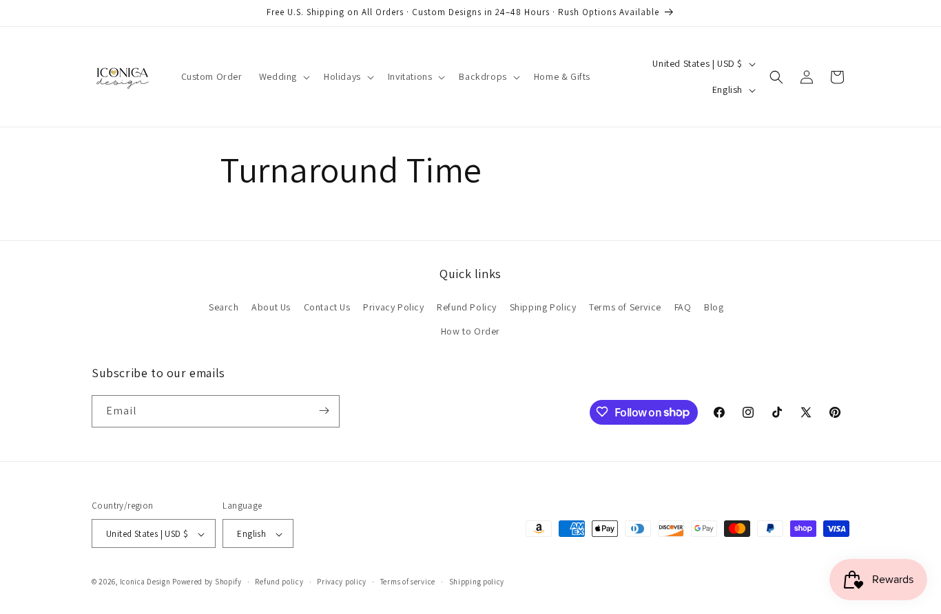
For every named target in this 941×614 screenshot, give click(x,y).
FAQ (683, 307)
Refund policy (279, 581)
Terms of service (407, 581)
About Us (271, 307)
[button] (283, 76)
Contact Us (327, 307)
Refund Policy (467, 307)
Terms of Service (625, 307)
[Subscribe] (324, 410)
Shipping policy (477, 581)
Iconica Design (145, 582)
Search (224, 307)
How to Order (470, 332)
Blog (713, 307)
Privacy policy (341, 581)
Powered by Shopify (207, 582)
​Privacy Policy (393, 307)
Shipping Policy (543, 307)
